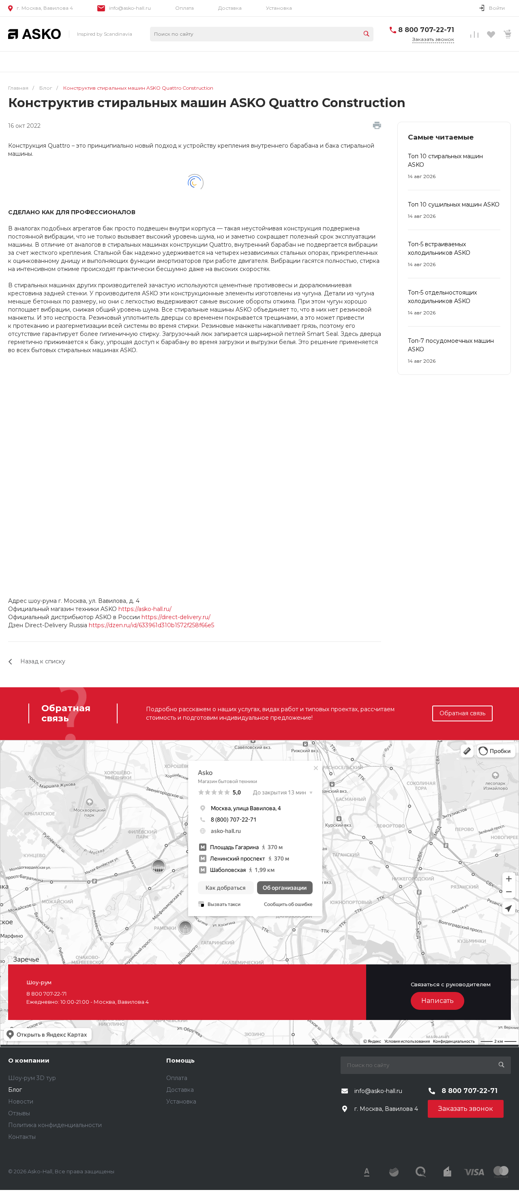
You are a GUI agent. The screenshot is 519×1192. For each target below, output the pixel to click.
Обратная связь (462, 713)
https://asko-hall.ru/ (145, 609)
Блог (15, 1089)
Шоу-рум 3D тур (32, 1078)
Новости (20, 1101)
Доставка (230, 8)
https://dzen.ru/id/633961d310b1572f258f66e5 (151, 625)
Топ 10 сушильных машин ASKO (454, 204)
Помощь (180, 1060)
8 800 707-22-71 (426, 30)
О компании (28, 1060)
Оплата (184, 8)
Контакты (22, 1136)
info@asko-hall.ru (130, 8)
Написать (437, 1001)
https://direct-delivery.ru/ (176, 617)
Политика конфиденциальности (55, 1125)
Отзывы (19, 1113)
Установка (279, 8)
